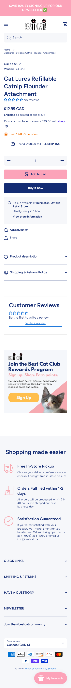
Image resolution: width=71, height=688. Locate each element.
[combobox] (35, 37)
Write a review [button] (35, 323)
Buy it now (35, 188)
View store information (27, 216)
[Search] (7, 37)
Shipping (9, 114)
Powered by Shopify (45, 668)
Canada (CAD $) (18, 645)
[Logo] (35, 24)
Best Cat (30, 668)
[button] (65, 24)
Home (7, 49)
